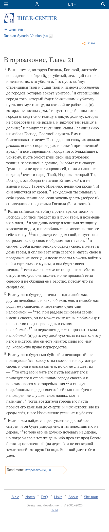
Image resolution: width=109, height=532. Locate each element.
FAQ (44, 497)
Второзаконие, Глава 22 (40, 470)
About (73, 497)
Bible (15, 497)
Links (58, 497)
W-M (54, 510)
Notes (30, 497)
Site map (91, 497)
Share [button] (91, 43)
